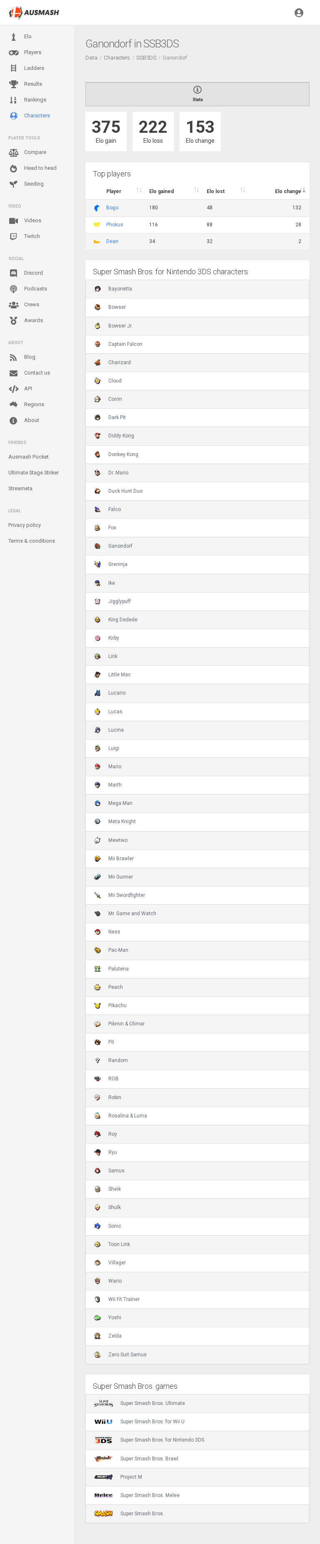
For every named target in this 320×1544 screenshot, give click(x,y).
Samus (116, 1171)
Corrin (115, 399)
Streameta (20, 488)
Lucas (115, 712)
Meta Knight (122, 821)
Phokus (114, 225)
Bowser (117, 307)
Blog (29, 357)
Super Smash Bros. (142, 1514)
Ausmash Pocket (28, 457)
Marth (115, 785)
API (27, 388)
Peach (115, 987)
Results (32, 84)
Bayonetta (120, 289)
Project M (131, 1477)
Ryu (112, 1152)
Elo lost (216, 191)
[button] (299, 12)
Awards (33, 320)
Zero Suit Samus (127, 1355)
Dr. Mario (118, 473)
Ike (111, 583)
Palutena (118, 969)
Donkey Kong (123, 454)
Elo (27, 36)
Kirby (113, 638)
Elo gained (161, 191)
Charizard (119, 362)
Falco (114, 509)
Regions (33, 404)
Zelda (115, 1336)
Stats (197, 99)
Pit (111, 1042)
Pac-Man (118, 950)
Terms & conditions (31, 541)
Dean (112, 241)
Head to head (40, 168)
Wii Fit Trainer (124, 1299)
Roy (112, 1134)
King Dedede (123, 620)
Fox (112, 528)
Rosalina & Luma (127, 1116)
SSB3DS (146, 58)
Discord (33, 273)
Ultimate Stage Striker (33, 472)
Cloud (115, 381)
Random (118, 1060)
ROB (113, 1079)
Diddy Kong (121, 436)
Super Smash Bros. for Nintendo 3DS (162, 1440)
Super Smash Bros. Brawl (149, 1459)
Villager (117, 1263)
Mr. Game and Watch (132, 913)
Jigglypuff (119, 601)
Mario (114, 767)
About (31, 420)
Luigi (113, 748)
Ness (114, 932)
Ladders (33, 68)
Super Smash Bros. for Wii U (152, 1422)
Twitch (31, 236)
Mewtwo (118, 840)
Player (113, 191)
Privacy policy (24, 525)
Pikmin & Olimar (126, 1024)
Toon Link (119, 1244)
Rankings (34, 100)
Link (113, 656)
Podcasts (35, 288)
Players (32, 52)
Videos (32, 220)
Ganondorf (120, 546)
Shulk (114, 1207)
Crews (31, 304)
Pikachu (117, 1005)
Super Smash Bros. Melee (150, 1495)
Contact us (36, 373)
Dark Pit (117, 417)
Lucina (116, 730)
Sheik (114, 1189)
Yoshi (114, 1318)
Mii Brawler (121, 858)
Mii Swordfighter (126, 895)
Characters (36, 115)
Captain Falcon (125, 344)
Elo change (288, 191)
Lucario (116, 693)
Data (91, 58)
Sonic (114, 1226)
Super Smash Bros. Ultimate (152, 1403)
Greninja (118, 564)
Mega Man (120, 803)
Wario (115, 1281)
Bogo (112, 208)
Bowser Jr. (120, 326)
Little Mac (119, 675)
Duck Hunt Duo (125, 491)
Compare (34, 152)
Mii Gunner (120, 877)
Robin (114, 1097)
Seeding (33, 184)
